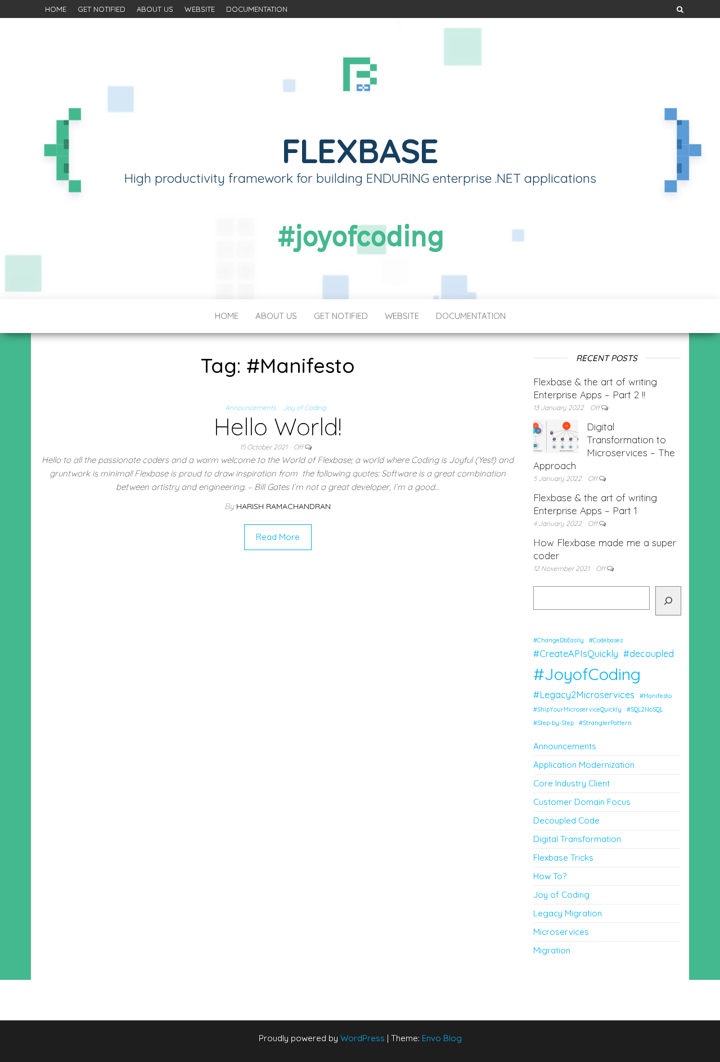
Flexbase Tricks (563, 857)
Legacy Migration (567, 913)
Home (55, 9)
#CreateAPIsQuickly (575, 653)
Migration (551, 950)
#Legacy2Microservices (583, 694)
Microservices (561, 931)
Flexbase (360, 150)
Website (199, 9)
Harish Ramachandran (283, 506)
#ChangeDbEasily (558, 640)
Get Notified (101, 9)
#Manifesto (656, 696)
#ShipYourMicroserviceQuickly (577, 709)
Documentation (256, 9)
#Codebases (606, 640)
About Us (155, 9)
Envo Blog (442, 1038)
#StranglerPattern (605, 723)
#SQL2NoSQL (645, 709)
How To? (549, 876)
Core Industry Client (571, 783)
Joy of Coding (304, 407)
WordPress (362, 1038)
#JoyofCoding (587, 674)
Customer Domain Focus (582, 801)
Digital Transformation (577, 839)
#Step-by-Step (553, 723)
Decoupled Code (566, 820)
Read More (278, 537)
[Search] (668, 600)
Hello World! (277, 427)
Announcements (250, 407)
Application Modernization (583, 764)
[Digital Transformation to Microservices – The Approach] (555, 435)
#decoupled (648, 653)
